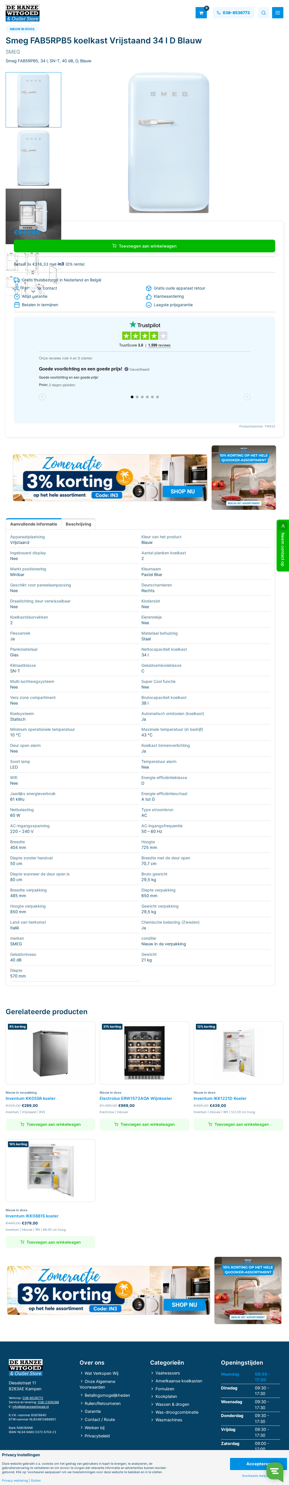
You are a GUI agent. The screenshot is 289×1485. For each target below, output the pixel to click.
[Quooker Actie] (243, 477)
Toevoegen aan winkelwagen (148, 246)
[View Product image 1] (33, 100)
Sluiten (36, 1480)
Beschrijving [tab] (78, 524)
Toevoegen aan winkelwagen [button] (54, 1124)
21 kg (146, 960)
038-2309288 (48, 1402)
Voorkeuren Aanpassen (258, 1475)
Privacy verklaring (15, 1480)
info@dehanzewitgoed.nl (30, 1407)
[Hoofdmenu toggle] (277, 12)
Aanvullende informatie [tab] (33, 524)
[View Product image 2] (33, 158)
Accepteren (258, 1463)
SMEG (16, 943)
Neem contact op (282, 549)
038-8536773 (33, 1398)
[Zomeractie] (110, 477)
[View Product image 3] (33, 216)
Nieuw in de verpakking (163, 943)
